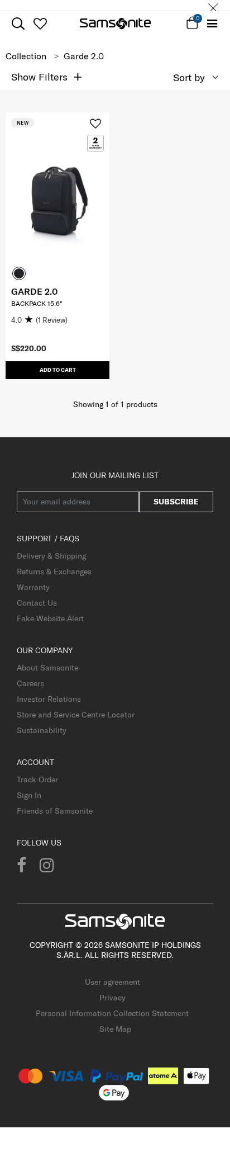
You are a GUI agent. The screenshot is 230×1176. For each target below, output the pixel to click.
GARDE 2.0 (34, 291)
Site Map (115, 1029)
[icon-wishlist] (40, 23)
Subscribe (176, 502)
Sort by (189, 77)
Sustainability (41, 730)
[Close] (213, 5)
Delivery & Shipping (51, 556)
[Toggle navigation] (212, 24)
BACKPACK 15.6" (37, 303)
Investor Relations (49, 699)
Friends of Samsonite (55, 811)
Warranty (33, 587)
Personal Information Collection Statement (112, 1013)
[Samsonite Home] (115, 23)
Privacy (112, 998)
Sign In (29, 795)
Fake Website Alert (50, 618)
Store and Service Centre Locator (76, 715)
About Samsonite (47, 668)
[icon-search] (18, 24)
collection (26, 56)
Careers (30, 683)
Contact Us (37, 603)
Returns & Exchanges (54, 571)
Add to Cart (58, 370)
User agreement (112, 982)
